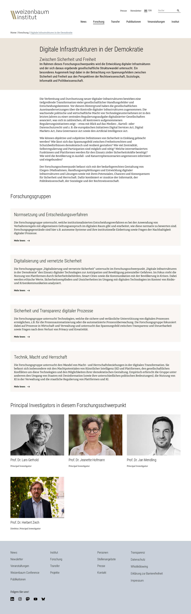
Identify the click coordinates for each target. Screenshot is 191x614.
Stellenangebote (106, 559)
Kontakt (101, 572)
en (150, 10)
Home (13, 32)
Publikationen (133, 21)
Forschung (98, 21)
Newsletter (135, 11)
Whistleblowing (139, 566)
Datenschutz (138, 559)
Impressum (137, 580)
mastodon (28, 599)
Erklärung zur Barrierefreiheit (147, 573)
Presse (123, 11)
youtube (35, 599)
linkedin (12, 599)
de (145, 10)
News (83, 21)
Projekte (54, 572)
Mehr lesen (19, 240)
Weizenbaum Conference (24, 572)
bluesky (43, 599)
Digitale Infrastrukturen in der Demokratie (51, 32)
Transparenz (138, 552)
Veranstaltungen (156, 21)
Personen (102, 552)
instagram (20, 599)
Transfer (115, 21)
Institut (175, 21)
